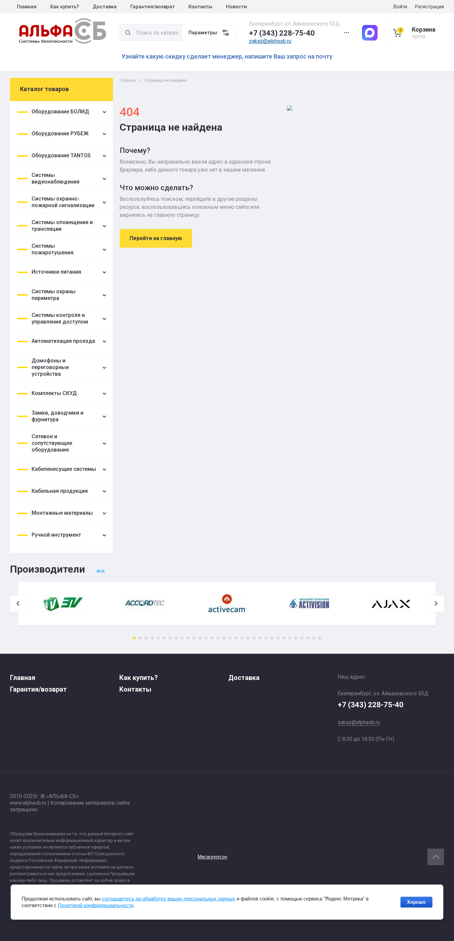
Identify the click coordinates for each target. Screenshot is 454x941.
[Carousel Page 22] (260, 638)
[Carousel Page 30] (307, 638)
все (101, 571)
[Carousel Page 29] (301, 638)
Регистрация (429, 7)
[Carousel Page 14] (212, 638)
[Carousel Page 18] (236, 638)
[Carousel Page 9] (182, 638)
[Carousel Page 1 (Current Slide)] (134, 638)
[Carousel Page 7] (170, 638)
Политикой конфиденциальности (95, 905)
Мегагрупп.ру (212, 857)
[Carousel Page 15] (218, 638)
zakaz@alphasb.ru (270, 41)
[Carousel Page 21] (254, 638)
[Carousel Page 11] (194, 638)
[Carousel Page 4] (152, 638)
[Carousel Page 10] (188, 638)
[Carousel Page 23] (266, 638)
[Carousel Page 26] (284, 638)
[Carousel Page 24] (272, 638)
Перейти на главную (156, 238)
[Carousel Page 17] (230, 638)
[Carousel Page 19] (242, 638)
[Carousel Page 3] (146, 638)
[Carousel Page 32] (319, 638)
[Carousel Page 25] (278, 638)
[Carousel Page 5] (158, 638)
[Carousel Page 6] (164, 638)
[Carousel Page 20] (248, 638)
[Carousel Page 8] (176, 638)
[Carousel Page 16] (224, 638)
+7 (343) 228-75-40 (282, 33)
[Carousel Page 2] (140, 638)
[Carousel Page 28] (295, 638)
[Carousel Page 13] (206, 638)
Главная (128, 80)
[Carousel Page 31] (313, 638)
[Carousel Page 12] (200, 638)
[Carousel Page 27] (289, 638)
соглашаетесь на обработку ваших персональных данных (168, 898)
